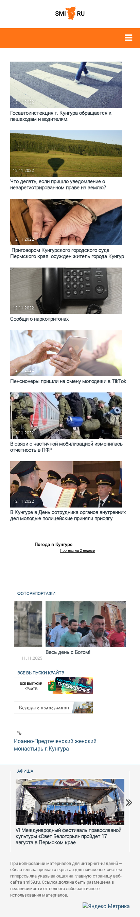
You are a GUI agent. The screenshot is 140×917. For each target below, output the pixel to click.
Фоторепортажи (36, 593)
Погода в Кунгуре (53, 544)
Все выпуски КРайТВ (40, 673)
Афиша (25, 771)
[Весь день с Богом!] (70, 624)
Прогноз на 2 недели (77, 550)
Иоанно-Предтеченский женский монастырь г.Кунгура (55, 744)
